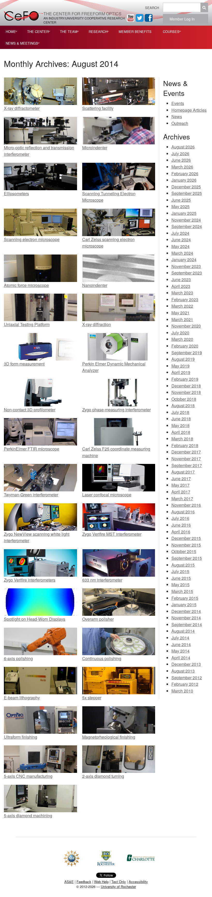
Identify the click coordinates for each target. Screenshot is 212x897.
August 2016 (183, 512)
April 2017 (180, 492)
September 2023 (186, 273)
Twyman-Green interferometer (31, 495)
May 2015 (180, 585)
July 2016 (180, 518)
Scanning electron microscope (31, 239)
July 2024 (180, 233)
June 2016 (181, 525)
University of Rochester (118, 886)
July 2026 (180, 154)
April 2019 (180, 372)
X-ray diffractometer (22, 108)
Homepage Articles (189, 110)
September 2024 (186, 226)
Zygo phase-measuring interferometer (116, 410)
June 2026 (181, 160)
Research (98, 31)
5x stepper (91, 698)
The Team (68, 31)
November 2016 (186, 505)
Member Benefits (135, 31)
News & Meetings (22, 43)
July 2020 (180, 333)
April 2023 (180, 286)
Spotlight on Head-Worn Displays (34, 619)
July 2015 (180, 571)
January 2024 (183, 260)
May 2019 (180, 366)
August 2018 (183, 405)
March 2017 (182, 499)
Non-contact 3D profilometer (29, 410)
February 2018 (184, 445)
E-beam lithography (22, 698)
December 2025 (186, 187)
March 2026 (182, 167)
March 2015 (182, 591)
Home (11, 31)
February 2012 (184, 684)
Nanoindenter (94, 285)
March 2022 (182, 306)
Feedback (84, 881)
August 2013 (183, 671)
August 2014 (183, 631)
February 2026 (184, 173)
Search (152, 7)
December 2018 (186, 386)
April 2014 (180, 658)
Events (177, 103)
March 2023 (182, 293)
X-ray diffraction (96, 324)
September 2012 (186, 678)
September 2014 (186, 624)
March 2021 (182, 319)
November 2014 (186, 618)
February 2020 (184, 346)
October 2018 (183, 399)
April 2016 (180, 532)
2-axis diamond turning (103, 776)
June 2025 (181, 200)
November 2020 (186, 326)
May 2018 (180, 425)
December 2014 (186, 611)
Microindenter (94, 148)
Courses (171, 31)
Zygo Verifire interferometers (29, 580)
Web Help (101, 881)
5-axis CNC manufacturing (28, 776)
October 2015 (183, 551)
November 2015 (186, 545)
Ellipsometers (16, 193)
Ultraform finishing (20, 737)
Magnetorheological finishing (108, 737)
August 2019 (183, 359)
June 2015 (181, 578)
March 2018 (182, 439)
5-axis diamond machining (28, 815)
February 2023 (184, 299)
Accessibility (138, 881)
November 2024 (186, 220)
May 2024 (180, 246)
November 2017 (186, 459)
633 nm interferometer (102, 580)
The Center (38, 31)
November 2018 (186, 392)
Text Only (118, 881)
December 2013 (186, 664)
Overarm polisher (98, 619)
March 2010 (182, 691)
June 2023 (181, 279)
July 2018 (180, 412)
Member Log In (184, 19)
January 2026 (183, 180)
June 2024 (181, 240)
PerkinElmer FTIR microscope (31, 449)
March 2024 (182, 253)
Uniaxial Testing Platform (27, 324)
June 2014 (181, 644)
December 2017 (186, 452)
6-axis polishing (18, 658)
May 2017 (180, 485)
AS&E (69, 881)
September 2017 (186, 465)
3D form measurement (24, 364)
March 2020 (182, 339)
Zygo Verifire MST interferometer (111, 534)
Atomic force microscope (26, 285)
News (176, 116)
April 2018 (180, 432)
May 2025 (180, 206)
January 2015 (183, 605)
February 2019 (184, 379)
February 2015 (184, 598)
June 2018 (181, 419)
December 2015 (186, 538)
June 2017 (181, 479)
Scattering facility (97, 108)
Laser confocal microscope (106, 495)
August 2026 (183, 147)
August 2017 (183, 472)
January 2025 (183, 213)
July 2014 (180, 638)
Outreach (179, 123)
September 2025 (186, 193)
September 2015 (186, 558)
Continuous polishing (101, 658)
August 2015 (183, 565)
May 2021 (180, 313)
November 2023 (186, 266)
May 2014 (180, 651)
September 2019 (186, 353)
